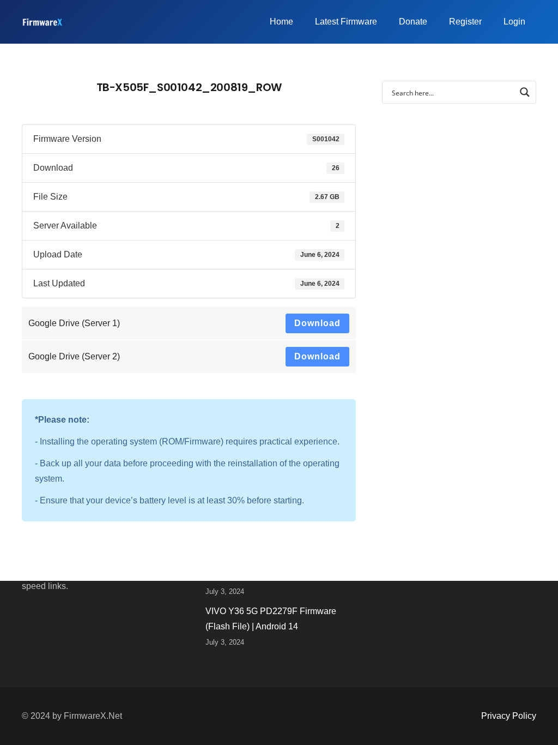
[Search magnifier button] (524, 92)
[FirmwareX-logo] (42, 22)
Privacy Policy (508, 715)
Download (317, 323)
